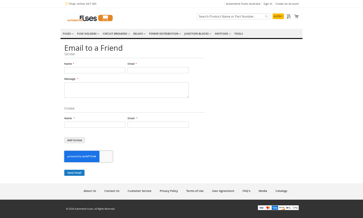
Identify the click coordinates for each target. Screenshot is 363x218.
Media (263, 191)
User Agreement (223, 191)
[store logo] (90, 18)
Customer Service (139, 191)
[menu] (181, 33)
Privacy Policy (169, 191)
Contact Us (111, 191)
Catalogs (281, 191)
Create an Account (287, 3)
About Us (90, 191)
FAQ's (246, 191)
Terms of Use (195, 191)
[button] (278, 16)
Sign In (268, 3)
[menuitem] (67, 33)
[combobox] (233, 16)
